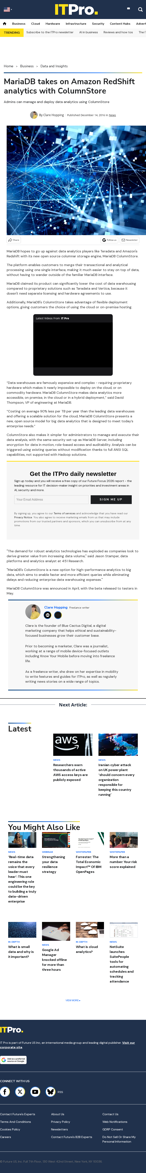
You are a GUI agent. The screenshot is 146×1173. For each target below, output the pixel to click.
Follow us (112, 240)
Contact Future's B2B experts (71, 1137)
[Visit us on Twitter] (20, 1092)
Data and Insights (54, 66)
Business (18, 24)
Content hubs (120, 24)
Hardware (53, 24)
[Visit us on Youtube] (35, 1092)
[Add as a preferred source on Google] (13, 1060)
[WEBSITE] (59, 615)
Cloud (35, 24)
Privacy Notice (23, 517)
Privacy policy (60, 1122)
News (112, 115)
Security (98, 24)
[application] (73, 345)
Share (16, 240)
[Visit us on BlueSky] (49, 1092)
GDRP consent (112, 1129)
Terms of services (65, 513)
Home (8, 66)
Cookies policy (10, 1129)
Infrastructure (76, 24)
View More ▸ (73, 1000)
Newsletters (59, 1129)
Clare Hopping (53, 115)
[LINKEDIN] (48, 615)
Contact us (110, 1114)
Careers (5, 1137)
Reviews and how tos (118, 32)
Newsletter (132, 240)
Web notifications (114, 1122)
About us (57, 1114)
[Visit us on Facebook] (5, 1092)
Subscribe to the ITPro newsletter (50, 32)
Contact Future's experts (17, 1114)
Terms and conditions (15, 1122)
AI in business (88, 32)
